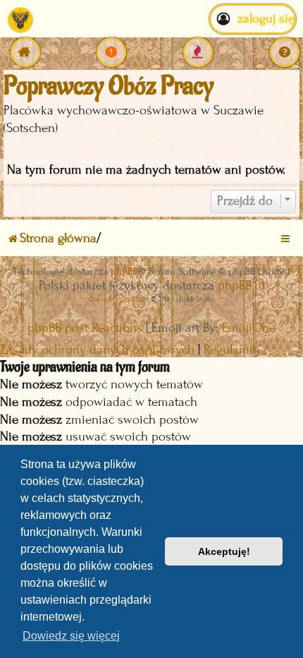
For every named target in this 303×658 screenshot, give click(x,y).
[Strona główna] (20, 19)
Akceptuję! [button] (224, 551)
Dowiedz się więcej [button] (71, 636)
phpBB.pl (241, 285)
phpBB (124, 271)
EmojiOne (249, 328)
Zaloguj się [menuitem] (266, 18)
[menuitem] (111, 52)
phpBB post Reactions (84, 328)
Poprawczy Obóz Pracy (109, 86)
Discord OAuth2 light (119, 299)
